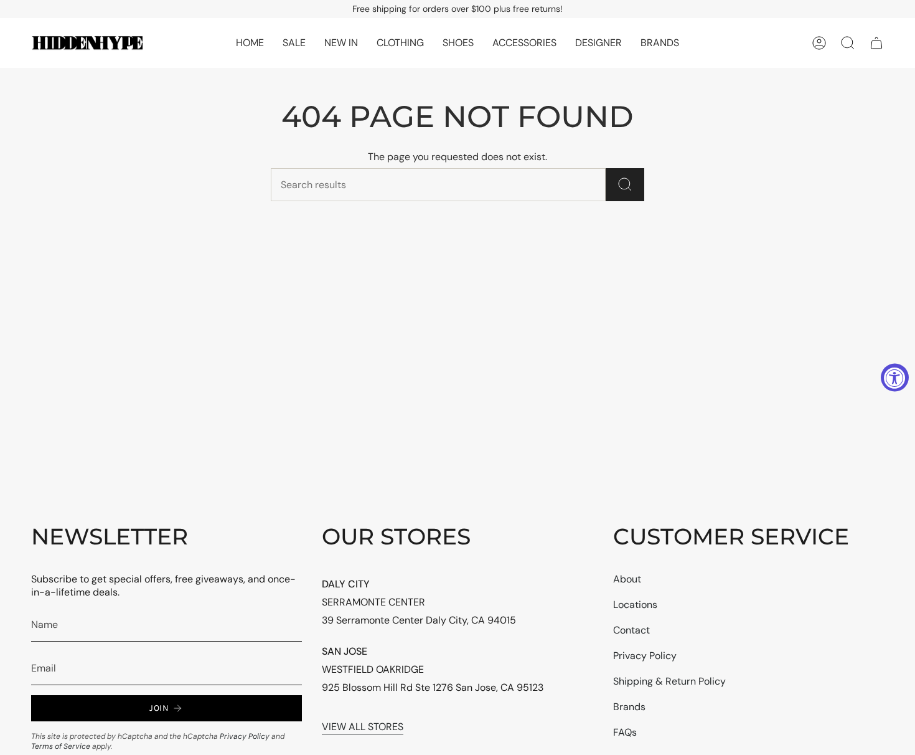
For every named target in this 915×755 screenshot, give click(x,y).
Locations (635, 604)
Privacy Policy (245, 736)
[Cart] (876, 43)
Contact (631, 630)
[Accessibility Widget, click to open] (895, 378)
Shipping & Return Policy (669, 681)
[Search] (625, 184)
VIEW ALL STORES (362, 726)
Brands (629, 706)
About (627, 579)
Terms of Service (60, 746)
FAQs (625, 732)
